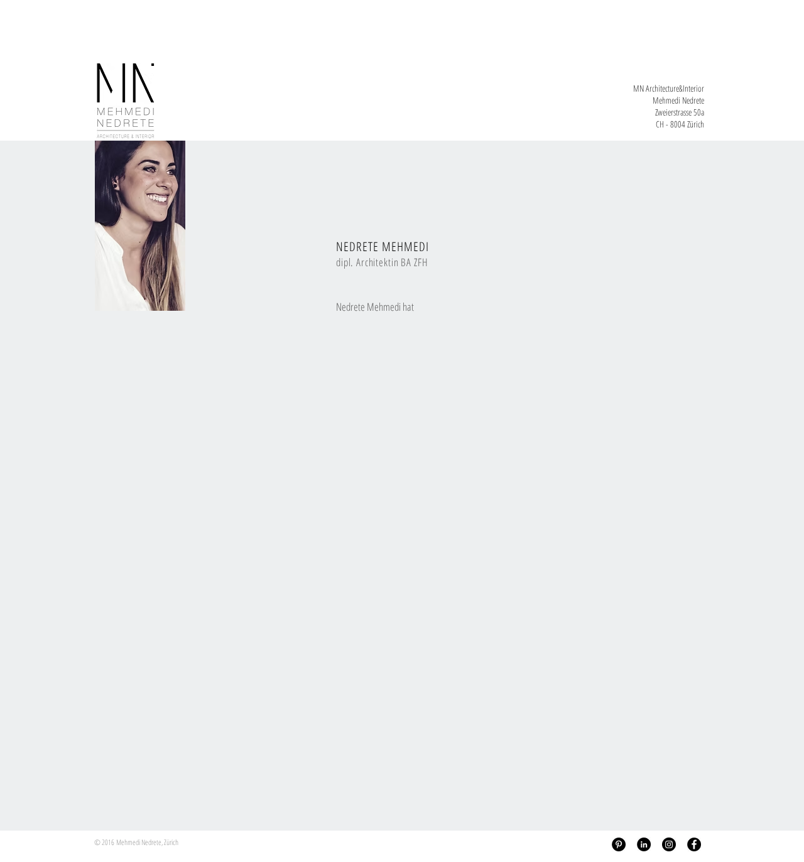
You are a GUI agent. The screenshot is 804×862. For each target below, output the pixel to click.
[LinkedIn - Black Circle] (644, 844)
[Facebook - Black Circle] (694, 844)
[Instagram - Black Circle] (669, 844)
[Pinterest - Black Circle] (619, 844)
